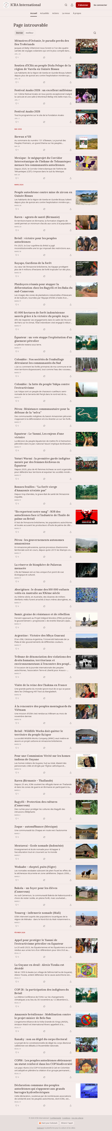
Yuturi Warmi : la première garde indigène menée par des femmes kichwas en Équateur (42, 462)
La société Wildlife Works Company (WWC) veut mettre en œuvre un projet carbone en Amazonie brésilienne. (41, 739)
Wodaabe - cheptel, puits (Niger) (35, 866)
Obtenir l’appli (67, 1123)
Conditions (66, 1118)
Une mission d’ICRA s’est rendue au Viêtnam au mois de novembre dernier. (40, 715)
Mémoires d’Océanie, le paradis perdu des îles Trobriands (41, 42)
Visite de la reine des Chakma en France (40, 685)
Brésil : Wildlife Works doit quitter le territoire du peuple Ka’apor (38, 732)
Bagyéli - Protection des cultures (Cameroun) (35, 803)
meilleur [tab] (29, 33)
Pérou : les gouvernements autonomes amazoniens (39, 541)
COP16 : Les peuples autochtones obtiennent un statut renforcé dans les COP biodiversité (43, 1062)
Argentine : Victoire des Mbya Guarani (39, 635)
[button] (34, 13)
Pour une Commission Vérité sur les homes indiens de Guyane (42, 757)
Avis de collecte (77, 1118)
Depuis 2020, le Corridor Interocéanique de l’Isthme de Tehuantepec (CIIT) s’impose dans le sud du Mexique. (40, 170)
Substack (40, 1128)
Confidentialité (55, 1118)
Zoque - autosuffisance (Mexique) (35, 826)
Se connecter (100, 5)
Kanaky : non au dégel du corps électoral (40, 1039)
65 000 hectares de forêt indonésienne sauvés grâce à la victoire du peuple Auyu (41, 314)
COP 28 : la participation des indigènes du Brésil (41, 991)
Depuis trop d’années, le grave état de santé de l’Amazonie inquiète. (41, 495)
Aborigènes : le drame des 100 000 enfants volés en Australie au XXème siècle (41, 591)
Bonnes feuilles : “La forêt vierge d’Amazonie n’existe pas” (35, 488)
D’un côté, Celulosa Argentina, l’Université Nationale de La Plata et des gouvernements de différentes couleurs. (41, 640)
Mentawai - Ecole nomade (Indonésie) (38, 845)
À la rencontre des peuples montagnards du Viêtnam (42, 708)
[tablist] (24, 33)
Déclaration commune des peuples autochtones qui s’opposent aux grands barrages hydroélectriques (39, 1088)
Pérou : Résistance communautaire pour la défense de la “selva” (42, 410)
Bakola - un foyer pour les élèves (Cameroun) (35, 889)
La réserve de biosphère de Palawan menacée (38, 566)
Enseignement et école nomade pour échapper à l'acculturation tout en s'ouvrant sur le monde (37, 850)
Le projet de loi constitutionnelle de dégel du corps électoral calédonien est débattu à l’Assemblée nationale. (42, 1044)
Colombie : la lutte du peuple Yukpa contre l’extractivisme (42, 385)
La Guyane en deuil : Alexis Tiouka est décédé (39, 966)
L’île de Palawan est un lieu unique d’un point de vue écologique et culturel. (39, 573)
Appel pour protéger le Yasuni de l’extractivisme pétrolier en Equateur (38, 941)
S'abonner (83, 5)
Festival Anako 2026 (27, 111)
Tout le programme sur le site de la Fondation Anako (39, 115)
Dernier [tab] (19, 33)
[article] (56, 49)
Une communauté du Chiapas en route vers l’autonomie (40, 830)
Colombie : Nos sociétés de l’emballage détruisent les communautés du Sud (39, 361)
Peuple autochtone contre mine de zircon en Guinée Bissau (43, 194)
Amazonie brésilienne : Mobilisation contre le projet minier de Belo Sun (42, 1016)
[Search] (66, 5)
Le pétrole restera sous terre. (28, 344)
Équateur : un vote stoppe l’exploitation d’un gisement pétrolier (43, 339)
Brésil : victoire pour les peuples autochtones (35, 240)
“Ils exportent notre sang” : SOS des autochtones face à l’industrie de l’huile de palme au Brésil (42, 515)
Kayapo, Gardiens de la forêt (32, 263)
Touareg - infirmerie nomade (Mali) (37, 912)
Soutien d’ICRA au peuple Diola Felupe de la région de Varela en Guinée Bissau (42, 67)
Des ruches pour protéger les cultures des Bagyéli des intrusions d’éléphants (39, 810)
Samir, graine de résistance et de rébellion (42, 614)
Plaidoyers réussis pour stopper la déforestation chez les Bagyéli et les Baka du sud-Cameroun (43, 288)
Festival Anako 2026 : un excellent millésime (43, 90)
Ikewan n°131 (22, 136)
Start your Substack (49, 1123)
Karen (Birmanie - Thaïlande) (33, 780)
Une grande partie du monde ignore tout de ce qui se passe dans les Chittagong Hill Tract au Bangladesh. (42, 690)
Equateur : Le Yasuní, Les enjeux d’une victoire (39, 435)
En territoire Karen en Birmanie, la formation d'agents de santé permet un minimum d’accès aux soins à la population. (42, 222)
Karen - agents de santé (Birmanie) (37, 217)
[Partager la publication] (72, 5)
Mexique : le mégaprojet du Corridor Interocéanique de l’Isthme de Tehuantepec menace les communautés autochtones (42, 161)
